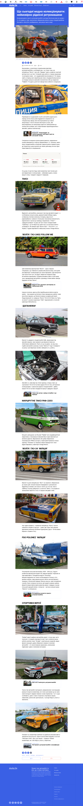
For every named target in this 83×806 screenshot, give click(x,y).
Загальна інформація (58, 787)
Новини (25, 5)
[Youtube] (16, 803)
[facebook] (26, 63)
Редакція (55, 794)
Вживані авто (46, 5)
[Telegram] (18, 803)
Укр (70, 5)
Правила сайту (57, 791)
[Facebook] (10, 803)
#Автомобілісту (39, 755)
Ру (73, 5)
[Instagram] (21, 803)
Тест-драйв (30, 5)
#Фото (23, 755)
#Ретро (27, 755)
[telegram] (23, 63)
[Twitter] (13, 803)
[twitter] (28, 63)
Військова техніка (38, 5)
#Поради (33, 755)
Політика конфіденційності (59, 798)
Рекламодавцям (57, 789)
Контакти (56, 796)
